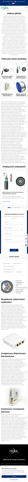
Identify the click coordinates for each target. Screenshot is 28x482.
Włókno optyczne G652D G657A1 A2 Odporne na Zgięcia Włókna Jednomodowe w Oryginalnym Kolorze (21, 94)
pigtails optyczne (17, 263)
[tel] (26, 235)
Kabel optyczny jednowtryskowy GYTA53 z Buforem (21, 77)
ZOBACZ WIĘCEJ (6, 201)
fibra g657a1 (19, 271)
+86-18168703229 (8, 1)
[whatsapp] (26, 238)
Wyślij (14, 250)
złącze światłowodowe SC (9, 269)
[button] (9, 207)
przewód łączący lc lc (8, 271)
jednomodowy (6, 263)
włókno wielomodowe (8, 266)
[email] (26, 242)
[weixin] (26, 245)
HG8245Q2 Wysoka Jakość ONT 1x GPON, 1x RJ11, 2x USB (7, 94)
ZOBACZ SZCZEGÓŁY (7, 68)
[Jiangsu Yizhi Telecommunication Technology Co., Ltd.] (5, 7)
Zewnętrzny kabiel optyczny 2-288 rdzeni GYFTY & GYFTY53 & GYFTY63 (7, 77)
